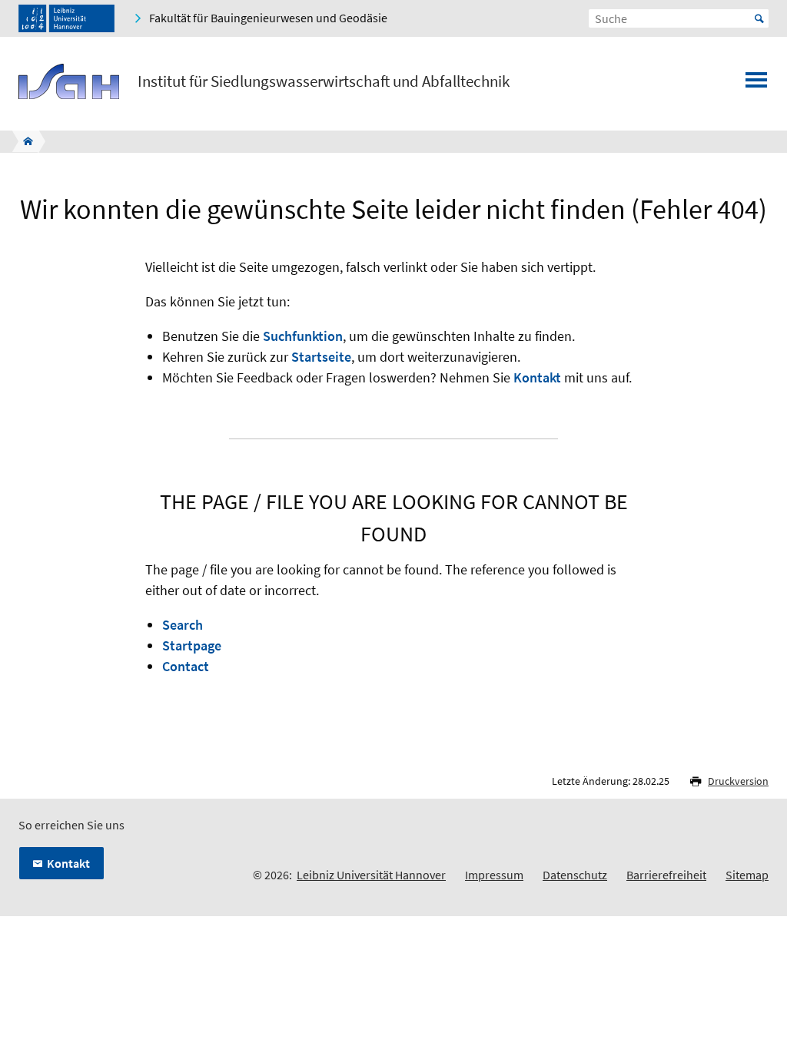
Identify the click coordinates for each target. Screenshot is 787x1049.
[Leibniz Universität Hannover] (66, 18)
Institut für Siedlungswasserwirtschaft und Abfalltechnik (324, 81)
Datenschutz (575, 874)
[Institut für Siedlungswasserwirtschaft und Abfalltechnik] (23, 141)
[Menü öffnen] (756, 84)
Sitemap (747, 874)
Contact (185, 666)
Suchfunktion (303, 336)
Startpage (191, 645)
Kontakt (537, 377)
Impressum (494, 874)
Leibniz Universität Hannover (371, 874)
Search (182, 625)
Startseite (321, 357)
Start (759, 18)
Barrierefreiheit (666, 874)
